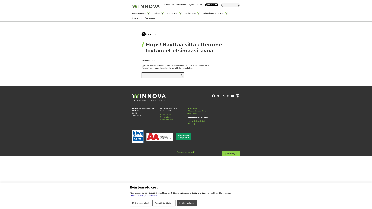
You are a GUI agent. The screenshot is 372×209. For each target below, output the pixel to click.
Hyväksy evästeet (186, 203)
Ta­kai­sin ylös (232, 154)
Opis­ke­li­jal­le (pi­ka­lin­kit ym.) (199, 121)
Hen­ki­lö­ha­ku (166, 117)
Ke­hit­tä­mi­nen (190, 13)
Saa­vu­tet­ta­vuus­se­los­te (197, 111)
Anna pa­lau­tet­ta (168, 120)
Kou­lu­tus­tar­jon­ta (139, 13)
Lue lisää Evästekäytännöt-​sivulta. (143, 195)
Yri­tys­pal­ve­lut (172, 13)
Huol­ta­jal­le (193, 124)
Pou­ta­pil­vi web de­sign (186, 152)
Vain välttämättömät (164, 203)
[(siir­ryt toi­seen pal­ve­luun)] (159, 137)
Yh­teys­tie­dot (181, 5)
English (191, 5)
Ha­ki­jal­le (156, 13)
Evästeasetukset (142, 203)
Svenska (199, 5)
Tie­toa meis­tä (169, 5)
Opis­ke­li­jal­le (137, 18)
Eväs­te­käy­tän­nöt (195, 113)
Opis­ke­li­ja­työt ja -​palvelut (213, 13)
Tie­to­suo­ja (193, 108)
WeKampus (150, 18)
